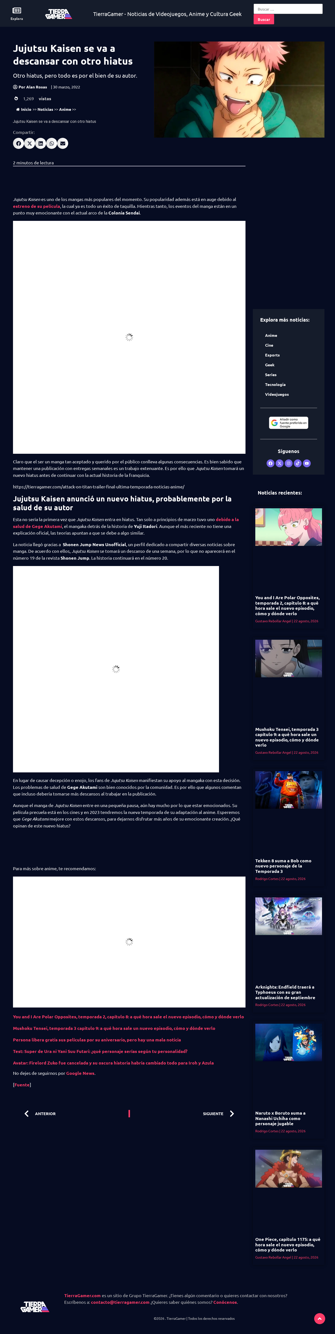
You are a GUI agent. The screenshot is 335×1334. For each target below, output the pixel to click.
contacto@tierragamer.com (120, 1302)
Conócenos (225, 1302)
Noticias (45, 109)
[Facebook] (270, 463)
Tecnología (275, 384)
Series (271, 374)
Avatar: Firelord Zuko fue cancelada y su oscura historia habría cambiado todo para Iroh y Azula (113, 1062)
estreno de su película (36, 206)
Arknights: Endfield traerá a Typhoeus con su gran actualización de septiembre (285, 992)
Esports (272, 354)
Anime (65, 109)
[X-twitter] (279, 463)
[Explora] (17, 10)
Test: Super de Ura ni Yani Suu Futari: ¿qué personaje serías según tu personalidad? (101, 1051)
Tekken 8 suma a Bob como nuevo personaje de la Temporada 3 (283, 866)
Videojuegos (277, 394)
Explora (17, 18)
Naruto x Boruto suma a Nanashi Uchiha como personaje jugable (280, 1118)
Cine (269, 345)
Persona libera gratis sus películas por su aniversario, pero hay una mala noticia (97, 1039)
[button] (18, 143)
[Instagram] (289, 463)
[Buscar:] (288, 9)
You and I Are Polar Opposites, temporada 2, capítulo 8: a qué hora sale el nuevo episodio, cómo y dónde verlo (128, 1016)
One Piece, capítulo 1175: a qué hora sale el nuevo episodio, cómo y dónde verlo (288, 1244)
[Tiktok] (298, 463)
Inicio (26, 109)
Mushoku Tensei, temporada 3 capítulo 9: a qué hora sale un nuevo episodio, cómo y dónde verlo (114, 1028)
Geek (269, 364)
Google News (80, 1073)
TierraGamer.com (82, 1295)
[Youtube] (307, 463)
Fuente (22, 1084)
